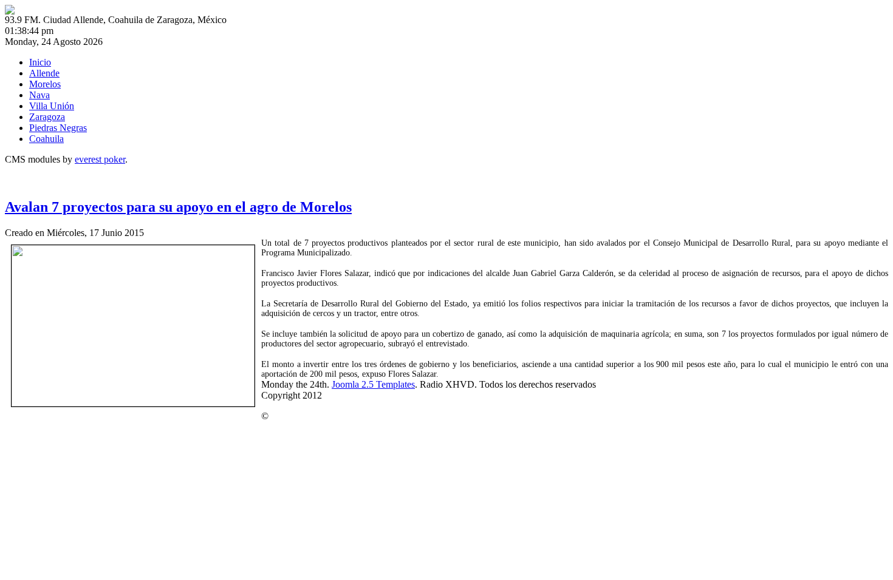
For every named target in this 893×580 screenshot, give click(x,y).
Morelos (45, 84)
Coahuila (46, 138)
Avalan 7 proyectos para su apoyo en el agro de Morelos (178, 207)
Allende (44, 73)
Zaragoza (47, 117)
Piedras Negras (58, 128)
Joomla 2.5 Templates (373, 384)
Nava (39, 95)
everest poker (100, 159)
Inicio (40, 62)
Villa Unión (51, 106)
